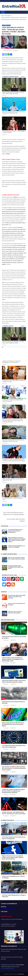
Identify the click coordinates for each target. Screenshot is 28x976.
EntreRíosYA (15, 50)
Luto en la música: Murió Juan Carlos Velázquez (16, 520)
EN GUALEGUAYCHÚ (5, 833)
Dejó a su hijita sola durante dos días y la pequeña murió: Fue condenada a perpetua (13, 513)
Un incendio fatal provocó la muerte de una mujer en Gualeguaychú (15, 531)
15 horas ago (5, 728)
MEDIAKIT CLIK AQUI (6, 916)
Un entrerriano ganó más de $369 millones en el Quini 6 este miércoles (16, 597)
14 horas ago (5, 662)
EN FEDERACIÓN (10, 891)
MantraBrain (21, 974)
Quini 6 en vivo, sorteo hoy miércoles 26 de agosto (15, 612)
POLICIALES (8, 25)
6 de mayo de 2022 (7, 50)
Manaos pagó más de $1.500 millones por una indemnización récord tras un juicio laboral (13, 724)
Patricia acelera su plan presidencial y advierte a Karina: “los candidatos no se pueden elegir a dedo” (12, 659)
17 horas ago (5, 771)
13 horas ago (5, 640)
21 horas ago (5, 815)
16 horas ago (5, 749)
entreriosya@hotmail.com (7, 968)
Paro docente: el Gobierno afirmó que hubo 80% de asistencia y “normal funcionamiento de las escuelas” (14, 768)
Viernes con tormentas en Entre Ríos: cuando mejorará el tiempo (16, 558)
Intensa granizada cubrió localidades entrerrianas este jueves (15, 567)
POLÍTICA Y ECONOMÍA (6, 654)
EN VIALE (3, 25)
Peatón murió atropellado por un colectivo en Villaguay (16, 546)
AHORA (3, 633)
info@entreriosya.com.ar (7, 908)
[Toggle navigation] (6, 12)
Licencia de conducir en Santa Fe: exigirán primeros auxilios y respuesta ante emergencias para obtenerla (13, 791)
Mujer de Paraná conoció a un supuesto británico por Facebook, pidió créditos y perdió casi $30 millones (17, 539)
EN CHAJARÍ (4, 891)
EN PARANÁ (4, 852)
